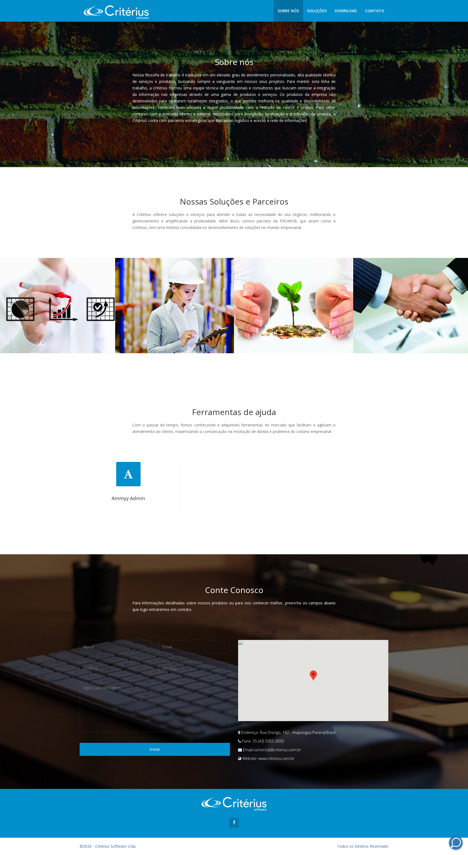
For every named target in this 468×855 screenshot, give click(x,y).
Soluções (317, 10)
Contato (374, 10)
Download (346, 10)
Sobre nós (288, 10)
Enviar (155, 749)
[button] (313, 676)
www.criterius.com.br (276, 758)
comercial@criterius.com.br (277, 749)
